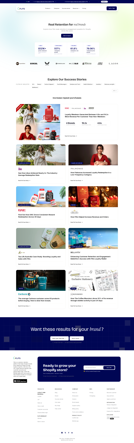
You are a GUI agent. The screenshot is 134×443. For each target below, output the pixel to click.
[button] (48, 8)
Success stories (66, 8)
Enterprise (56, 8)
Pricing (84, 8)
